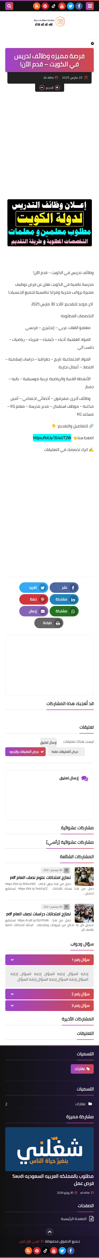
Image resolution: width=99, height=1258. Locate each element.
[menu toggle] (90, 6)
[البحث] (9, 6)
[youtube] (62, 6)
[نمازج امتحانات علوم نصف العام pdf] (84, 876)
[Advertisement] (49, 146)
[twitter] (70, 6)
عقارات (80, 1068)
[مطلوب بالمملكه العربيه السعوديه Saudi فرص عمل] (49, 1149)
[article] (49, 652)
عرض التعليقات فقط (65, 752)
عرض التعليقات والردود (24, 752)
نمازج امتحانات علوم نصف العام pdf (40, 877)
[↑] (50, 1232)
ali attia (84, 1192)
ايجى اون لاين (29, 1241)
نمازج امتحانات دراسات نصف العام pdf (38, 914)
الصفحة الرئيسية (74, 1219)
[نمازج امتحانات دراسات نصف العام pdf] (84, 913)
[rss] (36, 6)
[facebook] (79, 6)
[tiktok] (53, 6)
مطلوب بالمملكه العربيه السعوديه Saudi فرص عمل (53, 1179)
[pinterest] (45, 6)
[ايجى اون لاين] (49, 21)
